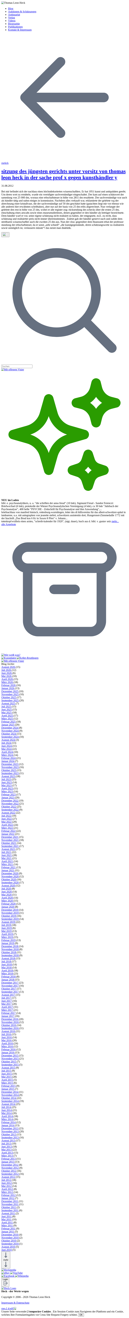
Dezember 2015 (10, 1055)
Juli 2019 (6, 925)
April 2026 (7, 679)
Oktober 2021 (9, 843)
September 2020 (10, 882)
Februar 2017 (8, 1013)
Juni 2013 (6, 1146)
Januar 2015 (8, 1088)
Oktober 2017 (9, 988)
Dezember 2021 (10, 837)
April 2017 (7, 1007)
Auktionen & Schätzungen (22, 11)
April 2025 (7, 715)
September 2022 (10, 809)
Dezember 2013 (10, 1128)
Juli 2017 (6, 997)
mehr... (115, 521)
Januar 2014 (8, 1125)
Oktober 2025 (9, 697)
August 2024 (8, 739)
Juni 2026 (6, 673)
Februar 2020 (8, 903)
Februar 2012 (8, 1195)
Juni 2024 (6, 745)
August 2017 (8, 994)
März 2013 (7, 1155)
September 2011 (10, 1210)
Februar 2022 (8, 830)
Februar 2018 (8, 976)
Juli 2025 (6, 706)
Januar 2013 (8, 1161)
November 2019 (10, 912)
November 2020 (10, 876)
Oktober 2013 (9, 1134)
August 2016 (8, 1031)
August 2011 (8, 1213)
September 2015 (10, 1064)
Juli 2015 (6, 1070)
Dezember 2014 (10, 1092)
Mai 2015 (6, 1076)
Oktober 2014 (9, 1098)
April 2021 (7, 861)
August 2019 (8, 922)
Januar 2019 (8, 943)
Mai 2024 (6, 749)
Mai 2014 (6, 1113)
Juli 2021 (6, 852)
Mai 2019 (6, 931)
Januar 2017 (8, 1016)
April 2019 (7, 934)
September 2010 (10, 1243)
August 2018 (8, 958)
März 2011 (7, 1225)
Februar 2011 (8, 1228)
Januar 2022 (8, 834)
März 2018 (7, 973)
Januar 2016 (8, 1052)
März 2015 (7, 1082)
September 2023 (10, 773)
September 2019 (10, 919)
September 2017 (10, 991)
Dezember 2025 (10, 691)
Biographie (14, 23)
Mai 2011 (6, 1219)
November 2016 (10, 1022)
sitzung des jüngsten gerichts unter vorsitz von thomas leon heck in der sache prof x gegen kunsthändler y (63, 174)
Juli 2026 (6, 670)
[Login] (5, 1284)
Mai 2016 (6, 1040)
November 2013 (10, 1131)
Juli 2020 (6, 888)
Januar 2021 (8, 870)
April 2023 (7, 788)
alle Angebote (8, 524)
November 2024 (10, 730)
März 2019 (7, 937)
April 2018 (7, 970)
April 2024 (7, 752)
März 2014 (7, 1119)
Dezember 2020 (10, 873)
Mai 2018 (6, 967)
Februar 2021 (8, 867)
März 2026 (7, 682)
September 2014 (10, 1101)
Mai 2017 (6, 1003)
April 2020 (7, 897)
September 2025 (10, 700)
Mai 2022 (6, 821)
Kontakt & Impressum (20, 29)
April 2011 (7, 1222)
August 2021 (8, 849)
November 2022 (10, 803)
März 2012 (7, 1192)
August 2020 (8, 885)
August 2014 (8, 1104)
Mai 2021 (6, 858)
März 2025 (7, 718)
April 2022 (7, 824)
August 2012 (8, 1177)
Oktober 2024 (9, 733)
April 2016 (7, 1043)
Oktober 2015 (9, 1061)
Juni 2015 (6, 1073)
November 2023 (10, 767)
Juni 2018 (6, 964)
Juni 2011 (6, 1216)
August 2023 (8, 776)
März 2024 (7, 755)
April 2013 (7, 1152)
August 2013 (8, 1140)
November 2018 (10, 949)
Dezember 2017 (10, 982)
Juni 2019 (6, 928)
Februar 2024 (8, 758)
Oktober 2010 (9, 1240)
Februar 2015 (8, 1085)
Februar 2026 (8, 685)
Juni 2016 (6, 1037)
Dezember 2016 (10, 1019)
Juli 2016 (6, 1034)
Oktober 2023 (9, 770)
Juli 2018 (6, 961)
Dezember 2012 (10, 1164)
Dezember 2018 (10, 946)
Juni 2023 (6, 782)
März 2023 (7, 791)
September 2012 (10, 1173)
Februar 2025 (8, 721)
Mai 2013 (6, 1149)
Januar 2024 (8, 761)
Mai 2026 (6, 676)
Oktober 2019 (9, 915)
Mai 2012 (6, 1186)
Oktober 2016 (9, 1025)
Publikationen (15, 26)
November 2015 (10, 1058)
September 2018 (10, 955)
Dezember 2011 (10, 1201)
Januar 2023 (8, 797)
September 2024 (10, 736)
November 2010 (10, 1237)
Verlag (11, 17)
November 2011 (10, 1204)
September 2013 (10, 1137)
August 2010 (8, 1246)
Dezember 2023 (10, 764)
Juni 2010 (6, 1249)
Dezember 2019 (10, 909)
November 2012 (10, 1167)
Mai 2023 (6, 785)
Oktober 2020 (9, 879)
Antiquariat (14, 14)
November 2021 (10, 840)
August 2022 (8, 812)
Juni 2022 (6, 818)
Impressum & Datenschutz (15, 1302)
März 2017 (7, 1010)
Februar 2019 (8, 940)
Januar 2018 (8, 979)
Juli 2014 (6, 1107)
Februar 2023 (8, 794)
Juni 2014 (6, 1110)
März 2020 (7, 900)
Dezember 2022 (10, 800)
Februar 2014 (8, 1122)
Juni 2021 (6, 855)
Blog (10, 8)
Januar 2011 (8, 1231)
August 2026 (8, 667)
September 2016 (10, 1028)
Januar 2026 (8, 688)
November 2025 (10, 694)
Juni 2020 (6, 891)
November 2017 (10, 985)
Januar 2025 (8, 724)
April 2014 (7, 1116)
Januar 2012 (8, 1198)
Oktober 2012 (9, 1170)
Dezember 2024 (10, 727)
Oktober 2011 (9, 1207)
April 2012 (7, 1189)
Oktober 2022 (9, 806)
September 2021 (10, 846)
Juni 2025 (6, 709)
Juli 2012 (6, 1180)
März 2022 (7, 827)
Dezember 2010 (10, 1234)
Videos (11, 20)
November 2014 (10, 1095)
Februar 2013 (8, 1158)
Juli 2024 (6, 742)
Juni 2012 (6, 1183)
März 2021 (7, 864)
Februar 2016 (8, 1049)
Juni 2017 (6, 1000)
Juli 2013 (6, 1143)
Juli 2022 (6, 815)
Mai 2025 (6, 712)
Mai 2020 (6, 894)
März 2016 (7, 1046)
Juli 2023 (6, 779)
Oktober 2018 (9, 952)
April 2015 (7, 1079)
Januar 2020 (8, 906)
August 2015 (8, 1067)
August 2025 (8, 703)
